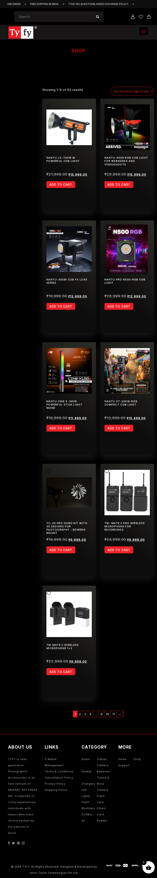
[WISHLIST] (50, 106)
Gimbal (87, 771)
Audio (86, 759)
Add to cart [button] (60, 184)
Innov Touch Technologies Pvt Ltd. (54, 872)
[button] (143, 31)
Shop (137, 759)
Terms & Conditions (59, 771)
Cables (102, 759)
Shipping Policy (56, 789)
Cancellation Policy (59, 777)
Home (122, 759)
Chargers (88, 783)
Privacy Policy (55, 783)
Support (124, 765)
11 (113, 714)
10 (107, 714)
